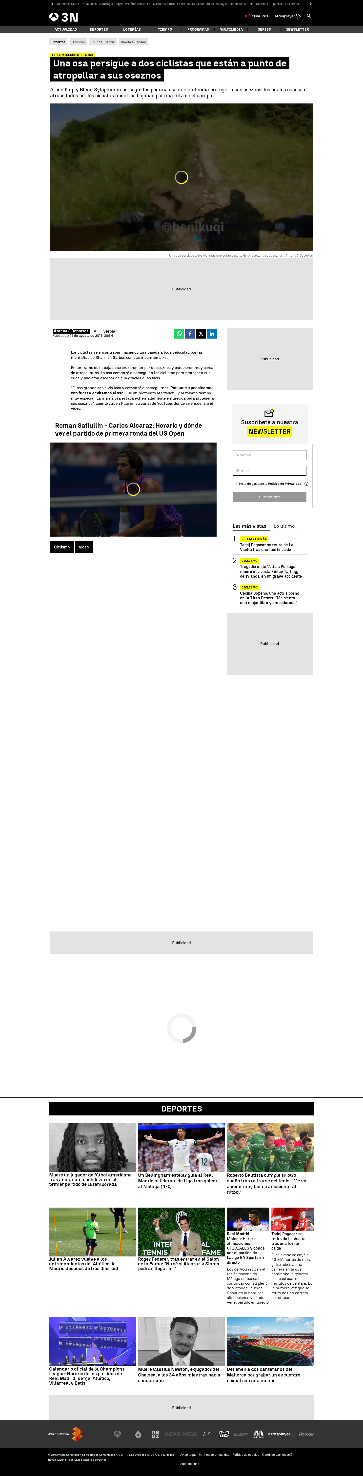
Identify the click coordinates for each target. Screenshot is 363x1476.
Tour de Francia (103, 42)
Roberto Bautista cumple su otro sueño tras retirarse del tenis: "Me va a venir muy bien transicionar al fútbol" (266, 1184)
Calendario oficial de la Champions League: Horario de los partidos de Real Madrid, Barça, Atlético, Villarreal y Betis (87, 1376)
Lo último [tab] (284, 526)
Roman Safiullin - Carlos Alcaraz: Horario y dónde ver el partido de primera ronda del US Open (128, 429)
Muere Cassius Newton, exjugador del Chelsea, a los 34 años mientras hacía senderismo (179, 1375)
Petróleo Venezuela (138, 4)
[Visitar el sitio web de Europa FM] (241, 1434)
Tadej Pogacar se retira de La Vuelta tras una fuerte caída (266, 547)
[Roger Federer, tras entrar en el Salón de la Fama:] (181, 1232)
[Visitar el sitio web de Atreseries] (207, 1434)
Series (264, 29)
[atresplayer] (288, 16)
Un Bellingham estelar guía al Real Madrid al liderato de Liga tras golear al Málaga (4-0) (178, 1181)
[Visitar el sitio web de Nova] (172, 1434)
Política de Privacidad (285, 483)
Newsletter (297, 29)
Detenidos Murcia (242, 4)
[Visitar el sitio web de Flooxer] (306, 1434)
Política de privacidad (214, 1454)
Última (258, 16)
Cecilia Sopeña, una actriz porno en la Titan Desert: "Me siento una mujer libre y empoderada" (269, 598)
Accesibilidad (189, 1464)
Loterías (132, 29)
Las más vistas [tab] (249, 526)
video (84, 547)
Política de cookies (245, 1454)
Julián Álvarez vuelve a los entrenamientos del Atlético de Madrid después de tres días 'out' (84, 1264)
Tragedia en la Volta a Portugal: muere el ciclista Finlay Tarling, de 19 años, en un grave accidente (271, 571)
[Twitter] (95, 331)
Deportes (99, 29)
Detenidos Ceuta (68, 4)
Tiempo (165, 29)
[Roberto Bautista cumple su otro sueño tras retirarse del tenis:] (270, 1147)
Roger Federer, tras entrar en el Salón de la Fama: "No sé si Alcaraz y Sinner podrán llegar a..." (179, 1264)
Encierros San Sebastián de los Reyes (202, 4)
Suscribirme (270, 497)
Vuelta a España (133, 42)
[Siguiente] (311, 4)
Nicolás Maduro (164, 4)
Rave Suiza (89, 4)
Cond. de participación (278, 1454)
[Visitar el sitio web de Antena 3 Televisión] (121, 1434)
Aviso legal (188, 1454)
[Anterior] (52, 4)
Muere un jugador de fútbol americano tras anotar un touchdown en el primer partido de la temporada (90, 1180)
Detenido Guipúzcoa (269, 4)
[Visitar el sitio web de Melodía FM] (258, 1434)
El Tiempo (292, 4)
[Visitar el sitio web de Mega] (189, 1434)
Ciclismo (78, 42)
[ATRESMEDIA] (65, 1434)
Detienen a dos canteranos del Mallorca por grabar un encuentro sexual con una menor (263, 1375)
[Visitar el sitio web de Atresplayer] (282, 1434)
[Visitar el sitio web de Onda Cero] (224, 1434)
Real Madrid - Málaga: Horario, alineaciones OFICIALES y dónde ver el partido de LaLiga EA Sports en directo (246, 1248)
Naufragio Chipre (110, 4)
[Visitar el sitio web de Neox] (155, 1434)
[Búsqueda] (309, 16)
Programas (198, 29)
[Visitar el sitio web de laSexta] (138, 1434)
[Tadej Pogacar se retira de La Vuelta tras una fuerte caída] (292, 1220)
